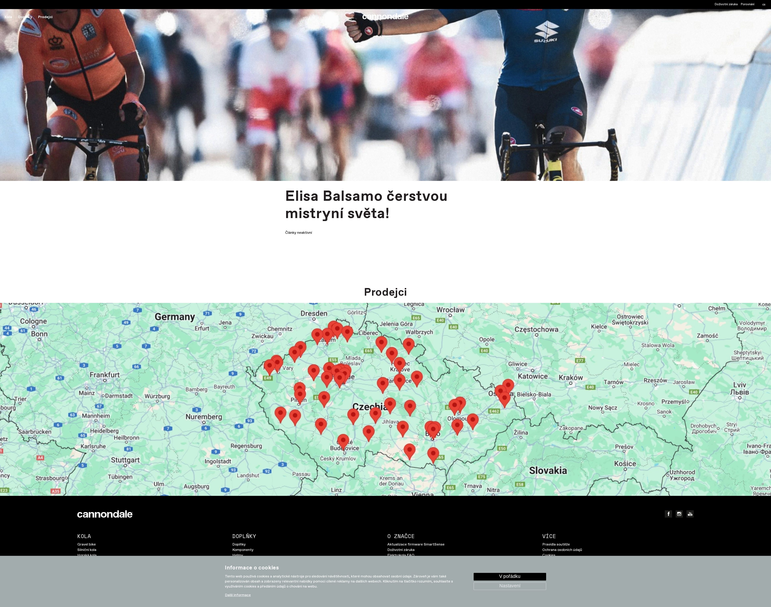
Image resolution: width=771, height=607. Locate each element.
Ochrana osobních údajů (562, 550)
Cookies (548, 555)
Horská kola (87, 555)
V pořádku (509, 576)
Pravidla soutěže (556, 544)
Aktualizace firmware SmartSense (416, 544)
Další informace (238, 595)
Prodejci (45, 17)
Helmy (237, 555)
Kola (8, 17)
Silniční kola (86, 550)
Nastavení (509, 586)
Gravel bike (86, 544)
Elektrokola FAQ (400, 555)
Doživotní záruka (726, 4)
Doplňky (25, 17)
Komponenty (243, 550)
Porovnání (747, 4)
